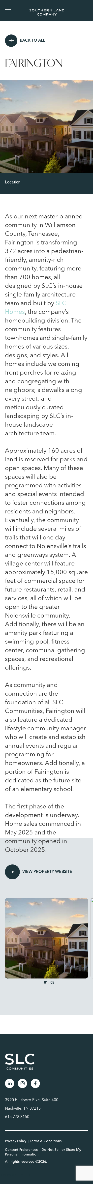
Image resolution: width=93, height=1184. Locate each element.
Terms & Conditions (46, 1141)
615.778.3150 (17, 1117)
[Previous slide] (9, 942)
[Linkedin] (9, 1083)
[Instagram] (22, 1083)
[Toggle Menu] (8, 10)
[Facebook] (35, 1083)
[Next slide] (88, 942)
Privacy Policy (16, 1141)
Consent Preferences (21, 1150)
